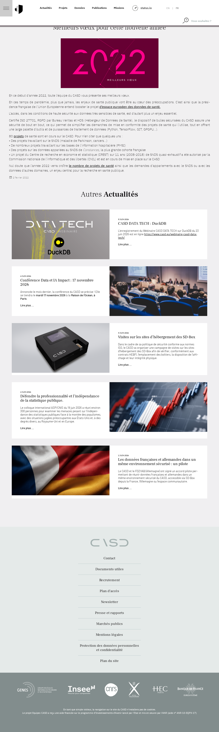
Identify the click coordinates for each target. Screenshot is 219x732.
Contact (109, 558)
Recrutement (109, 580)
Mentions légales (109, 634)
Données (79, 7)
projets (19, 136)
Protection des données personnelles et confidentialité (109, 647)
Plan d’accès (109, 591)
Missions (119, 7)
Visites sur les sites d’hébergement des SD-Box (156, 337)
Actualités (46, 7)
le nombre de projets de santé (91, 166)
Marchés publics (109, 623)
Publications (99, 7)
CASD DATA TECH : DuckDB (142, 223)
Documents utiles (109, 569)
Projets (63, 7)
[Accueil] (19, 9)
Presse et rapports (109, 613)
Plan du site (109, 661)
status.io (146, 8)
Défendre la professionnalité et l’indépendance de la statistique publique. (59, 398)
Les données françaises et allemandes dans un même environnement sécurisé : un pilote (157, 461)
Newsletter (109, 602)
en (168, 8)
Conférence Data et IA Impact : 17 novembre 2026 (56, 282)
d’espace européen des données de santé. (129, 107)
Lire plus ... (125, 244)
